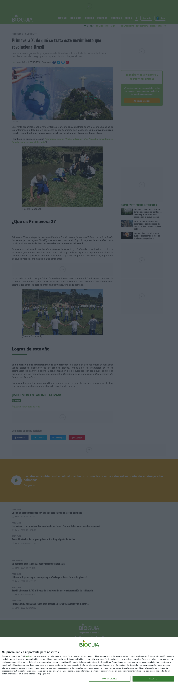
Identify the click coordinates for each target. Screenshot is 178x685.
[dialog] (89, 661)
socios (28, 656)
